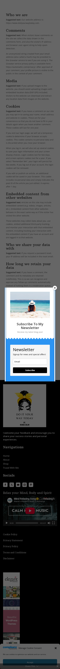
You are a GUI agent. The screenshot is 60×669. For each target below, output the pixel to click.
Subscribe (30, 370)
